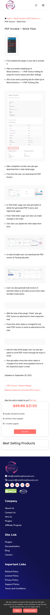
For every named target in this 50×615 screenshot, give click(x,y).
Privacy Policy (11, 580)
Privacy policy (30, 611)
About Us (9, 508)
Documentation (12, 546)
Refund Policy (11, 571)
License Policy (11, 575)
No (31, 400)
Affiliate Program (13, 525)
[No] (47, 607)
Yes (34, 400)
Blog (7, 550)
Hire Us (8, 516)
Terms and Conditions (15, 588)
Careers (9, 554)
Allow (17, 611)
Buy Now (25, 432)
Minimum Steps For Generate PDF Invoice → (23, 390)
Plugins (8, 521)
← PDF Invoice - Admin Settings (18, 386)
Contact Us (10, 512)
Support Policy (12, 584)
